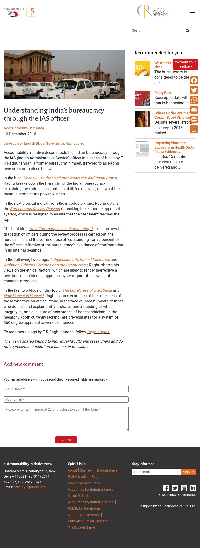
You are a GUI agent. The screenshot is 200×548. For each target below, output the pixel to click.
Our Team (87, 470)
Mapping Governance (84, 515)
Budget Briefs (107, 470)
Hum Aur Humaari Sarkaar (88, 521)
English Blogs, (35, 143)
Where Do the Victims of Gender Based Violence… (173, 115)
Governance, (56, 143)
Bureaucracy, (14, 143)
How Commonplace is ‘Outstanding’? (61, 228)
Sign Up (189, 472)
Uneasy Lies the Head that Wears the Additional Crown (70, 178)
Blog (95, 477)
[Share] (194, 129)
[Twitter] (194, 90)
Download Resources (84, 483)
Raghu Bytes (98, 332)
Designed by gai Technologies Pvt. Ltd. (167, 506)
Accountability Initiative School (91, 502)
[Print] (194, 119)
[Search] (187, 30)
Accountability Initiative (24, 128)
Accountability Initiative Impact (91, 489)
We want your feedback (185, 64)
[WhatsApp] (194, 100)
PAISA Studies (78, 477)
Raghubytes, (75, 143)
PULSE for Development (86, 508)
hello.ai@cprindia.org (29, 487)
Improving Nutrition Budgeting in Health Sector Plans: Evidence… (175, 147)
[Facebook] (194, 80)
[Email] (194, 110)
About (72, 470)
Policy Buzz (163, 93)
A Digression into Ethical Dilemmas (80, 259)
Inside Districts (79, 496)
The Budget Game (81, 527)
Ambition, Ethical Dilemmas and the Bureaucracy (45, 265)
